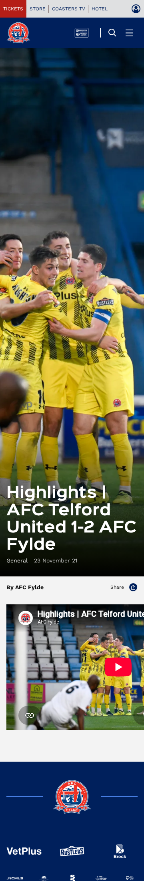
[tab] (13, 9)
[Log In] (136, 9)
